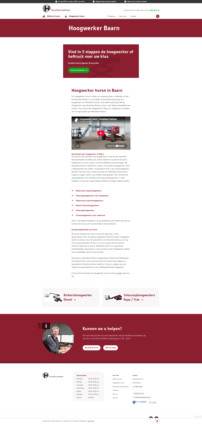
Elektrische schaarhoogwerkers (89, 191)
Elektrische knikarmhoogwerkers (89, 200)
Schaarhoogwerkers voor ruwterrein (90, 215)
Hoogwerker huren (77, 16)
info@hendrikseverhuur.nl (143, 397)
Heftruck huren (53, 16)
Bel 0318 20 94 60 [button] (91, 348)
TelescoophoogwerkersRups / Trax (139, 297)
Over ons (122, 16)
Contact (133, 16)
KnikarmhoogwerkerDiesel (78, 297)
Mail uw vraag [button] (111, 348)
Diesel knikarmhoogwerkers (87, 205)
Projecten (111, 16)
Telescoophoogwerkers (85, 210)
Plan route (138, 387)
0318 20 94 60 (139, 393)
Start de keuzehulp (77, 70)
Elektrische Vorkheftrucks (121, 387)
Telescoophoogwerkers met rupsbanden (92, 196)
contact (119, 273)
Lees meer (91, 421)
